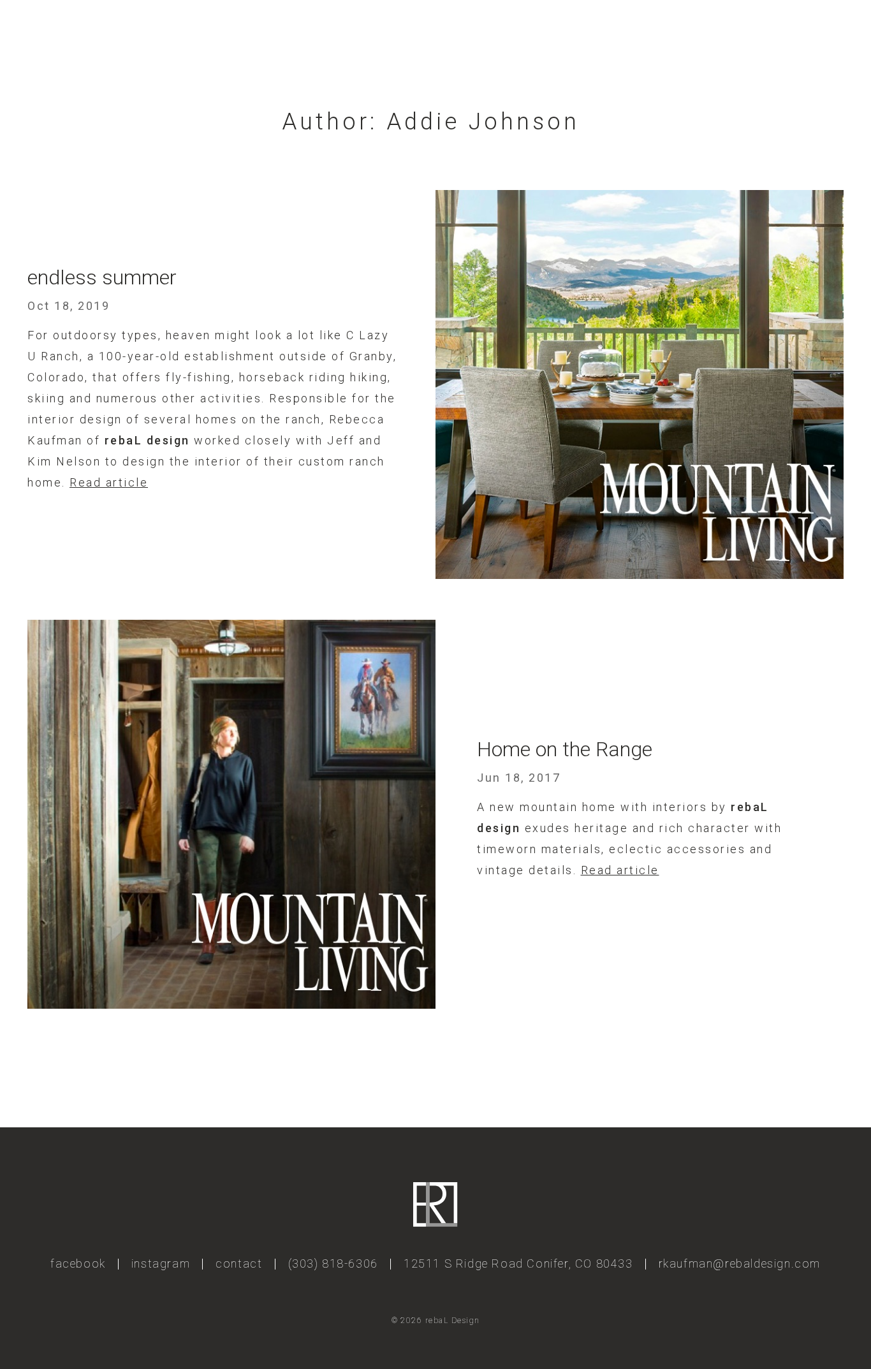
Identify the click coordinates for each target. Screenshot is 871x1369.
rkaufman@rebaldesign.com (740, 1263)
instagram (160, 1263)
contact (239, 1263)
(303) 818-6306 (333, 1263)
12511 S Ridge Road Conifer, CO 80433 (518, 1263)
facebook (78, 1263)
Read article (109, 482)
